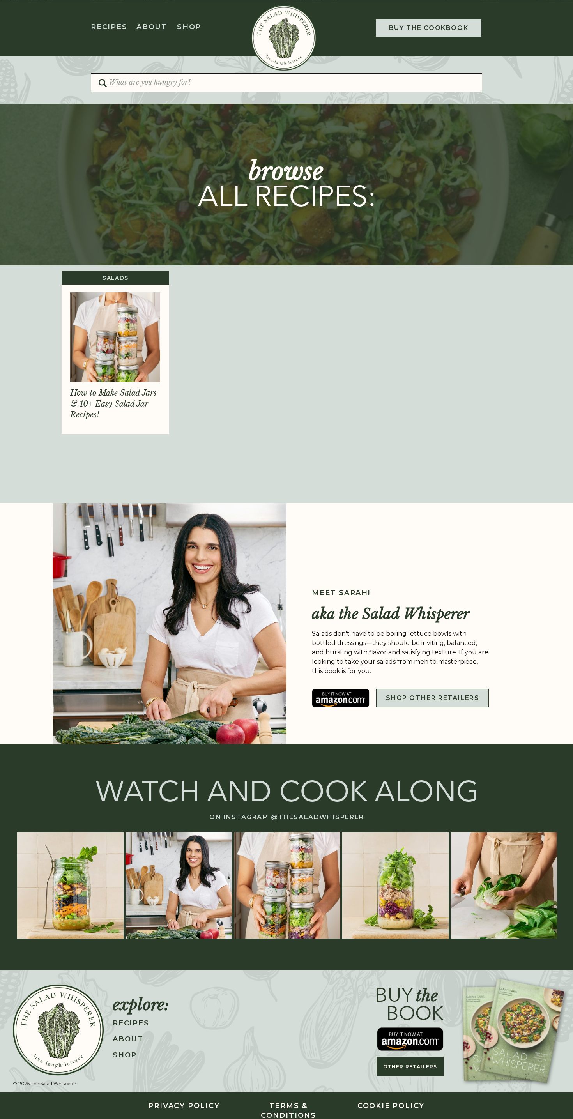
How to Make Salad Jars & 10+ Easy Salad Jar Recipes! (113, 403)
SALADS (115, 277)
